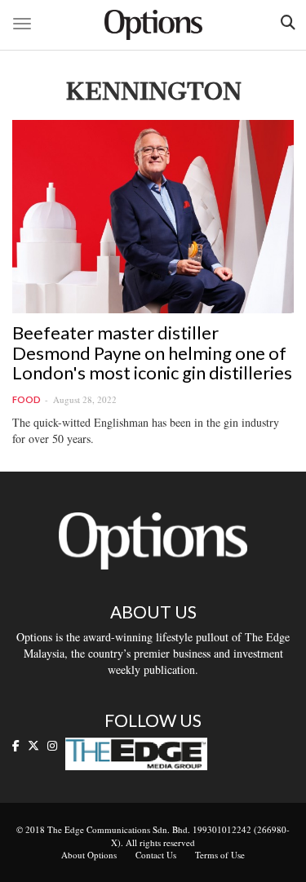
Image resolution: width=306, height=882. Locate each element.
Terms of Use (220, 855)
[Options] (153, 25)
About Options (89, 855)
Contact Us (155, 855)
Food (26, 399)
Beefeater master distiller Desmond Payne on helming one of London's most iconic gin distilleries (152, 352)
